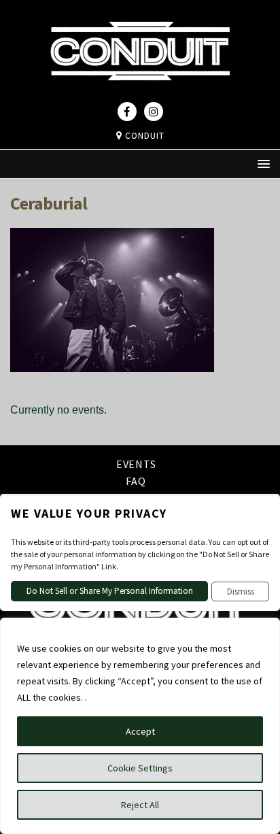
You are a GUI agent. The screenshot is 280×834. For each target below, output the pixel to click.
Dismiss (240, 591)
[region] (140, 726)
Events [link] (136, 465)
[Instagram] (153, 111)
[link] (140, 92)
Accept (140, 731)
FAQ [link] (135, 481)
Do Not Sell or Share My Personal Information (110, 591)
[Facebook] (127, 111)
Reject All (140, 805)
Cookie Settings (140, 768)
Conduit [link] (143, 135)
